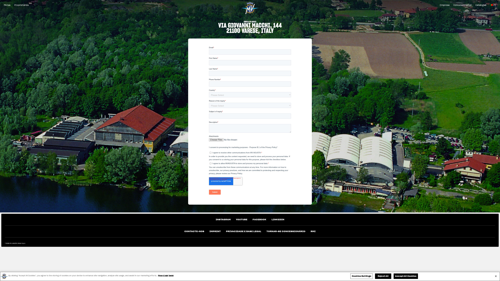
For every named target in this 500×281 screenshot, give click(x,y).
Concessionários (462, 5)
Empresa (444, 5)
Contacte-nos (194, 231)
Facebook (259, 219)
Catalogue (480, 5)
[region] (250, 276)
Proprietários (21, 5)
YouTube (241, 219)
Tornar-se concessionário (286, 231)
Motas (7, 5)
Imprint (215, 231)
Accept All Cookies (405, 276)
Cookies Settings (361, 276)
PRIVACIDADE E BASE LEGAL (243, 231)
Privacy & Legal (163, 275)
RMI (313, 231)
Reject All (383, 276)
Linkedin (278, 219)
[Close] (496, 276)
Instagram (223, 219)
